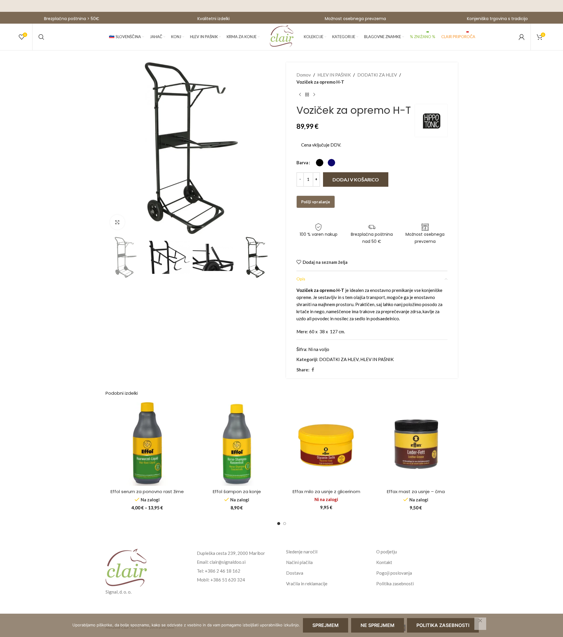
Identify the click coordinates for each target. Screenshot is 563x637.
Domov (303, 74)
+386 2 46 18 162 (222, 570)
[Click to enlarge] (117, 222)
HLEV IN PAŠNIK (334, 74)
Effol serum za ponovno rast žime (147, 491)
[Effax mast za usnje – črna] (416, 444)
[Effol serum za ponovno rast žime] (147, 444)
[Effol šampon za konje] (237, 444)
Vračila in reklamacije (306, 583)
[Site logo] (281, 36)
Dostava (294, 573)
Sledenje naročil (301, 551)
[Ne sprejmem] (480, 624)
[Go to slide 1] (278, 523)
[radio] (319, 162)
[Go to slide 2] (284, 523)
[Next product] (314, 94)
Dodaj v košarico (355, 179)
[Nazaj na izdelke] (307, 94)
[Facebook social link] (313, 370)
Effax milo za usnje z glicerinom (326, 491)
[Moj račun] (522, 37)
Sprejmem (325, 625)
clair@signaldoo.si (228, 562)
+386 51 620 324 (227, 579)
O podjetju (386, 551)
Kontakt (384, 562)
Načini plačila (299, 562)
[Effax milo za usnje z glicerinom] (326, 444)
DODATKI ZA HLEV (377, 74)
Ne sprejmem (378, 625)
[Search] (41, 37)
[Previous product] (300, 94)
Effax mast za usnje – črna (416, 491)
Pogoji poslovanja (394, 573)
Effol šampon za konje (237, 491)
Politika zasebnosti (395, 583)
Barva (302, 162)
